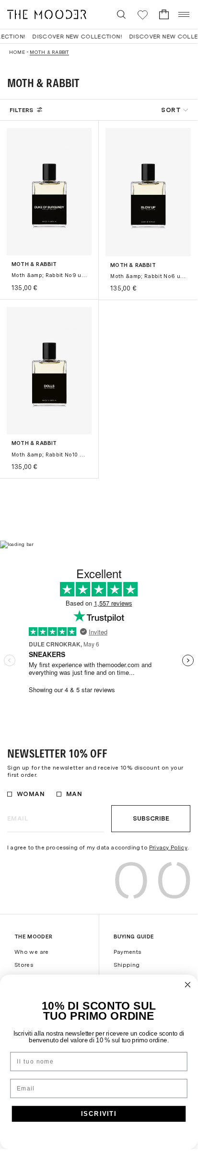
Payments (127, 952)
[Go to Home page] (46, 14)
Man (74, 794)
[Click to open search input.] (121, 14)
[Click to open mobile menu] (184, 14)
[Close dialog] (188, 985)
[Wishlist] (142, 14)
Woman (31, 794)
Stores (23, 965)
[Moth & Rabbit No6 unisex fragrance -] (148, 192)
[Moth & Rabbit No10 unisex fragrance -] (49, 370)
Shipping (127, 965)
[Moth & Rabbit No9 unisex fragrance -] (49, 191)
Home (17, 52)
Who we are (31, 952)
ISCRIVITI (98, 1113)
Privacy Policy (168, 847)
